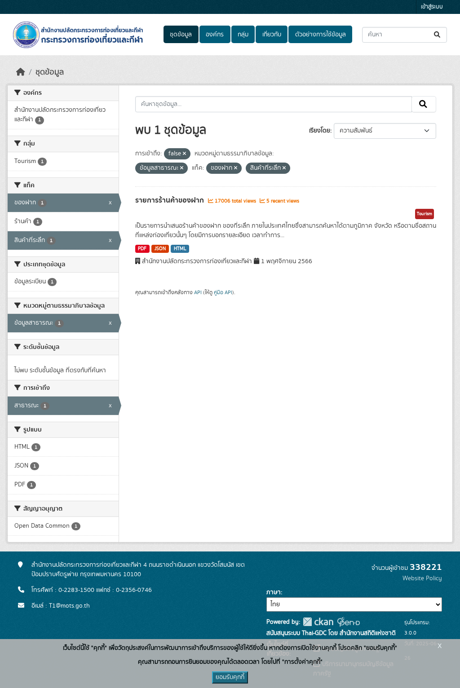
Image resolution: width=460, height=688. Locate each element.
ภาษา (273, 592)
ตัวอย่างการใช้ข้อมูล (320, 34)
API (198, 292)
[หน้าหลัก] (20, 72)
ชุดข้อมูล (181, 34)
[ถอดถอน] (184, 154)
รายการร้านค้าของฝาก (170, 200)
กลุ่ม (243, 34)
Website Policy (422, 578)
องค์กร (215, 34)
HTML (180, 248)
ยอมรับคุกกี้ (230, 677)
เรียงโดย (319, 130)
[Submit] (437, 35)
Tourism (424, 214)
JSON (160, 248)
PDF (142, 248)
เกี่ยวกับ (271, 34)
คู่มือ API (223, 292)
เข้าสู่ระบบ (432, 7)
